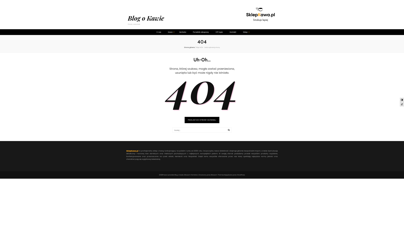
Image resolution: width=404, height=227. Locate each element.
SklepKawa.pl (132, 151)
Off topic (219, 32)
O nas (158, 32)
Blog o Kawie (146, 18)
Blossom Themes (217, 175)
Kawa (170, 32)
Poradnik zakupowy (201, 32)
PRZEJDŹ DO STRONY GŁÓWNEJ (202, 120)
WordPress (241, 175)
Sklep (245, 32)
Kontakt (233, 32)
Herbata (182, 32)
